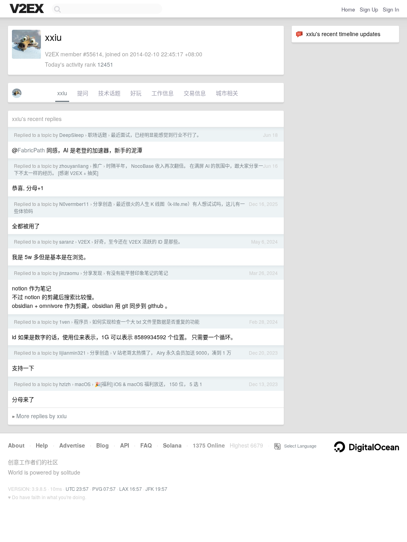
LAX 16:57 (130, 488)
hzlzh (65, 384)
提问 (82, 93)
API (124, 445)
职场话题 (97, 134)
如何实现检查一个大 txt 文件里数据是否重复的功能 (146, 321)
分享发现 (92, 272)
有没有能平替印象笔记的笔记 (137, 272)
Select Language (298, 445)
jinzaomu (69, 272)
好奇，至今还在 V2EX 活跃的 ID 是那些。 (138, 241)
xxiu (62, 93)
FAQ (146, 445)
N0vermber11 (74, 203)
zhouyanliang (74, 165)
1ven (64, 321)
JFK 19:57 (156, 488)
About (16, 445)
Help (42, 445)
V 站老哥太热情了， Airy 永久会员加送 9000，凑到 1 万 (172, 352)
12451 (105, 64)
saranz (66, 241)
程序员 (81, 321)
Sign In (391, 9)
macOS (83, 384)
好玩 (135, 93)
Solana (172, 445)
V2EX (84, 241)
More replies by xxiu (41, 416)
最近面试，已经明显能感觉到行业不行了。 (156, 134)
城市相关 (227, 93)
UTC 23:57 (77, 488)
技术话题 (109, 93)
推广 (97, 165)
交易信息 (195, 93)
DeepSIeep (71, 134)
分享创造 (102, 203)
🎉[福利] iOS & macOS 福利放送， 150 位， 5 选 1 (148, 384)
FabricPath (31, 150)
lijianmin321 (72, 352)
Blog (102, 445)
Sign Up (369, 9)
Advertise (72, 445)
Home (348, 9)
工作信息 (162, 93)
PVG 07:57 (104, 488)
